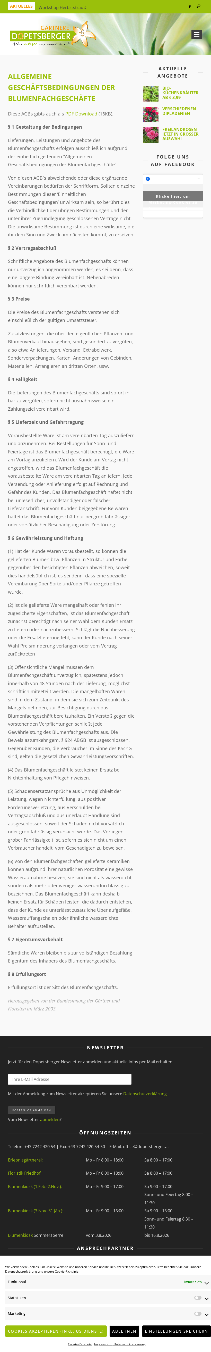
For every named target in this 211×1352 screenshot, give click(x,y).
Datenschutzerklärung (21, 1271)
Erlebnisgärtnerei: (25, 1160)
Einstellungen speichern (176, 1331)
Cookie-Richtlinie (66, 1271)
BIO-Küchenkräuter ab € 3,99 (180, 92)
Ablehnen (124, 1331)
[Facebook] (189, 6)
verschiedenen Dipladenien (179, 111)
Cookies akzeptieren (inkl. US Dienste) (56, 1331)
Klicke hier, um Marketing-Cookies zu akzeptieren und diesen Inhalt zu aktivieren (172, 197)
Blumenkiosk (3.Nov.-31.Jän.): (35, 1211)
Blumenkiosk (21, 1235)
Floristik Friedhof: (24, 1173)
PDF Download (81, 114)
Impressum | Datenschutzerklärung (120, 1344)
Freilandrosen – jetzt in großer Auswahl (181, 134)
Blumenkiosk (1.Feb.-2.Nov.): (35, 1186)
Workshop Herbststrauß (62, 6)
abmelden (50, 1119)
